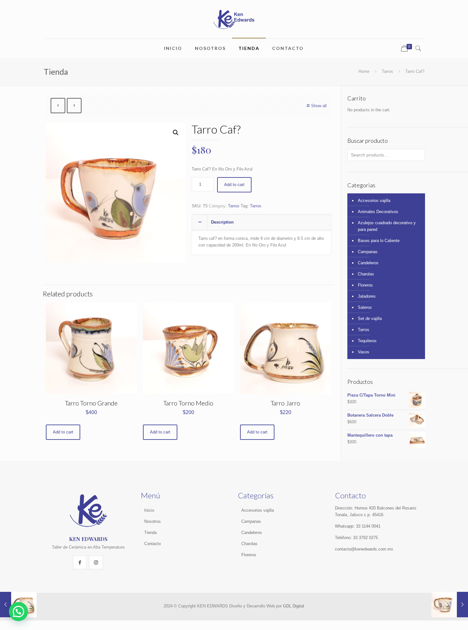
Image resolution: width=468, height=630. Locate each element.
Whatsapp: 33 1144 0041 (357, 526)
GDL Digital (293, 606)
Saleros (365, 307)
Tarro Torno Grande (91, 403)
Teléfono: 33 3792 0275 (356, 537)
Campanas (368, 251)
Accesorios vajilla (374, 200)
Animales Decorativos (378, 211)
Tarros (387, 71)
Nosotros (152, 521)
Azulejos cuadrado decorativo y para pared (387, 226)
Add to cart (234, 184)
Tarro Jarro (285, 403)
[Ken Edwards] (233, 19)
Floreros (365, 285)
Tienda (150, 532)
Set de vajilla (370, 318)
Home (363, 71)
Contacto (152, 543)
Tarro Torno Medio (188, 403)
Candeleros (368, 262)
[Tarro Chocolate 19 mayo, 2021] (449, 604)
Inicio (149, 510)
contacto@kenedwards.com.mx (364, 549)
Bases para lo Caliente (379, 240)
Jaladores (367, 296)
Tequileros (367, 340)
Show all (319, 105)
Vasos (363, 352)
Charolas (366, 274)
